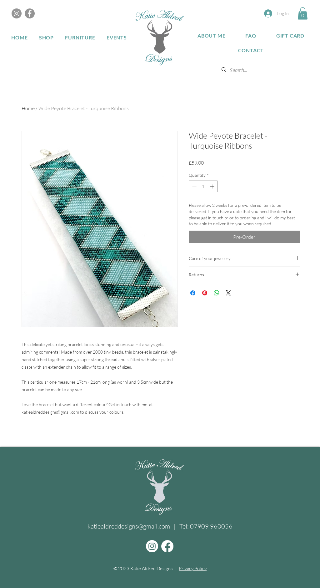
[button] (303, 13)
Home (28, 108)
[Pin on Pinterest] (204, 293)
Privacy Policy (193, 568)
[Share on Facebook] (193, 293)
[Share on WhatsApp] (216, 293)
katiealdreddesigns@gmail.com (129, 526)
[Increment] (213, 186)
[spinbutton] (203, 186)
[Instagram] (17, 13)
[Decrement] (194, 186)
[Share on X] (228, 293)
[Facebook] (30, 13)
